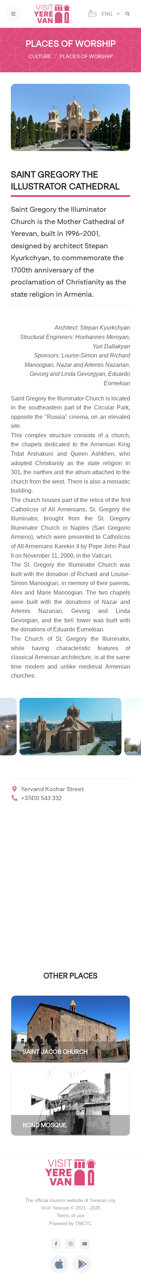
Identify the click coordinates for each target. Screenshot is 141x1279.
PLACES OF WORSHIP (86, 56)
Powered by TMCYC (70, 1223)
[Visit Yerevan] (54, 14)
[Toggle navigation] (13, 14)
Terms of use (70, 1215)
